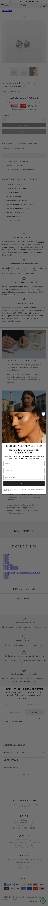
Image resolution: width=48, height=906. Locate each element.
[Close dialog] (43, 414)
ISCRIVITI (24, 484)
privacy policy (7, 490)
